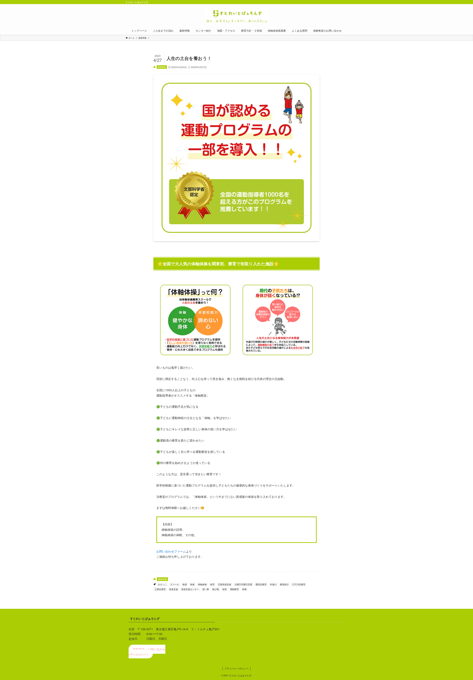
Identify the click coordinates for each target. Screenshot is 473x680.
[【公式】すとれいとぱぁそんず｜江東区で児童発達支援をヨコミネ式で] (236, 16)
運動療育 (234, 589)
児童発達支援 (224, 584)
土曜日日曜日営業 (243, 584)
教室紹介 (284, 584)
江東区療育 (160, 589)
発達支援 (173, 589)
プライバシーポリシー (236, 668)
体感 (184, 584)
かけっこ (162, 584)
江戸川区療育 (298, 584)
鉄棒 (244, 589)
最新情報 (162, 66)
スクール (174, 584)
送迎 (224, 589)
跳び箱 (215, 589)
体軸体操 (202, 584)
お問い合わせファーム (171, 551)
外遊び (273, 584)
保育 (212, 584)
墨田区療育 (261, 584)
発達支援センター (190, 589)
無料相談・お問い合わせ (147, 651)
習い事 (205, 589)
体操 (192, 584)
